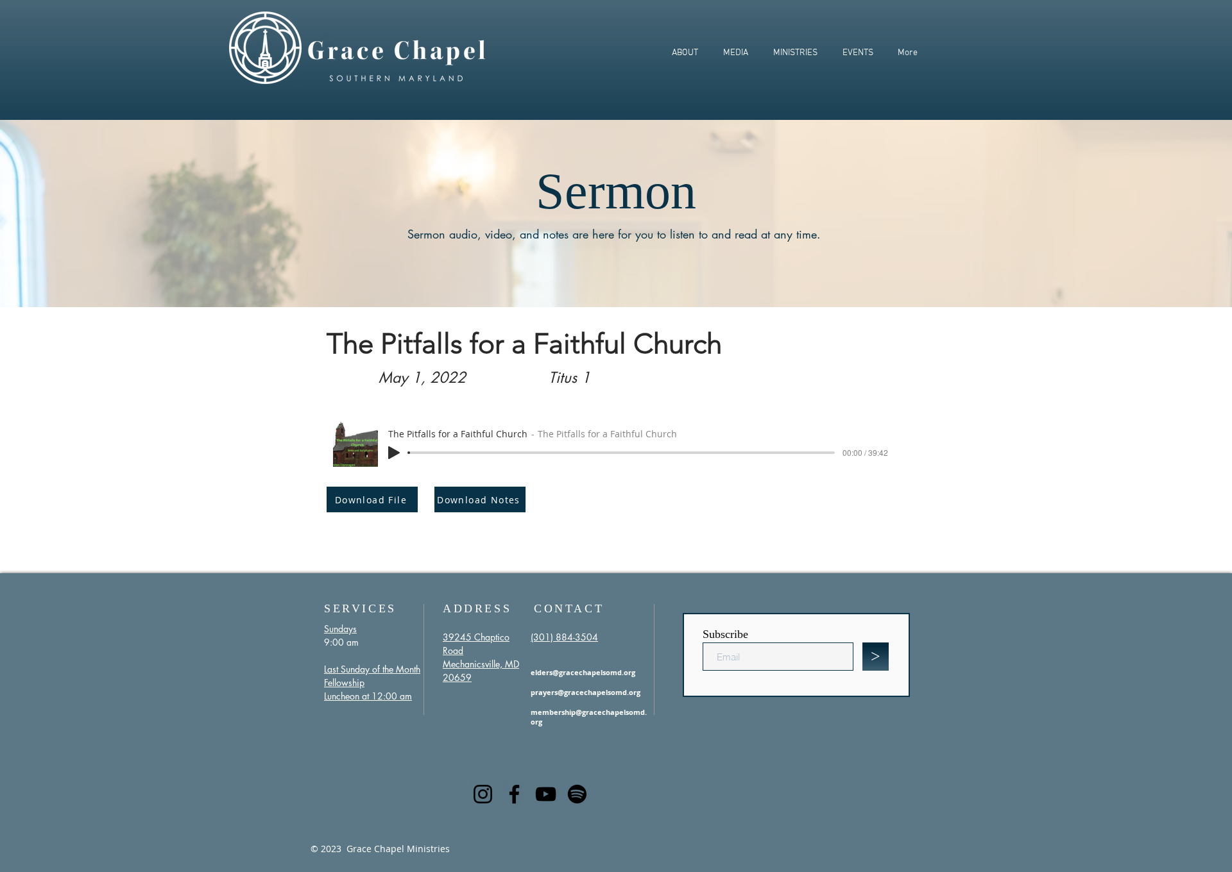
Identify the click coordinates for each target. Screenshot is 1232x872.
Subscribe (725, 634)
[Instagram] (482, 794)
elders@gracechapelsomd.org (583, 672)
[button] (684, 53)
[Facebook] (514, 794)
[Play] (394, 452)
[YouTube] (545, 794)
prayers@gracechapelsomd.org (585, 692)
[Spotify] (577, 794)
